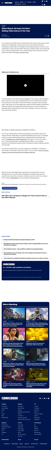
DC (2, 412)
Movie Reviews (21, 408)
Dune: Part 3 (20, 415)
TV (25, 2)
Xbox (3, 430)
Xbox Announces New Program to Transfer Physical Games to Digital (36, 364)
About (21, 443)
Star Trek (36, 430)
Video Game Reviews (6, 426)
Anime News (20, 425)
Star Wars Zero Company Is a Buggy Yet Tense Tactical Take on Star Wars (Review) (24, 196)
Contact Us (7, 443)
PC (2, 434)
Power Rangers (37, 432)
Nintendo (3, 428)
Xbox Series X (43, 184)
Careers (27, 443)
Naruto (19, 432)
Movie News (20, 406)
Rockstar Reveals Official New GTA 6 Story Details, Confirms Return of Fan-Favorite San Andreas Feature (13, 345)
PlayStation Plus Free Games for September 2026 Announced (35, 344)
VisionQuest (36, 419)
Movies (22, 2)
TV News (36, 406)
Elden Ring (9, 184)
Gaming (29, 2)
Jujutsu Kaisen (21, 430)
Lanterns (36, 415)
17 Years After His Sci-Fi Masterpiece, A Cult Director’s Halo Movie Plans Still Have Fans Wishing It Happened (37, 324)
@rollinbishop (14, 178)
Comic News (4, 406)
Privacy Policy (38, 277)
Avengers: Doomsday (22, 417)
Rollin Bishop (5, 35)
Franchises (37, 422)
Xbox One (32, 184)
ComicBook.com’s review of (16, 139)
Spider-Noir (36, 410)
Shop (19, 439)
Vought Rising (37, 417)
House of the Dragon (38, 413)
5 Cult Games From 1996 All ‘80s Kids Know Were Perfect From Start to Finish (26, 258)
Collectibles (18, 4)
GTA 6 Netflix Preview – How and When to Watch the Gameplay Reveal (23, 249)
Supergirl (20, 410)
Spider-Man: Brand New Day (24, 412)
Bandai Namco (4, 184)
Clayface (20, 413)
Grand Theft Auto (38, 434)
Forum (24, 4)
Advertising (15, 443)
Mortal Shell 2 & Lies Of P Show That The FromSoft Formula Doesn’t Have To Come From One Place (25, 253)
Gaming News (5, 425)
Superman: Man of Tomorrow (24, 419)
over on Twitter (25, 99)
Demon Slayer (21, 428)
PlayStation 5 (28, 184)
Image (3, 413)
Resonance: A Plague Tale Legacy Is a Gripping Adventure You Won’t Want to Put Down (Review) (13, 365)
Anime (34, 2)
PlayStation (4, 432)
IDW (2, 415)
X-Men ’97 (36, 412)
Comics (17, 2)
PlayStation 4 (22, 184)
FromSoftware (14, 184)
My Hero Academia (22, 434)
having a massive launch (22, 52)
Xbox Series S (37, 184)
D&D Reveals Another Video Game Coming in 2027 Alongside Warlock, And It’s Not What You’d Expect (26, 244)
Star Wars (36, 428)
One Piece (20, 436)
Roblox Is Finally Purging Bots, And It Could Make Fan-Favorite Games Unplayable (36, 385)
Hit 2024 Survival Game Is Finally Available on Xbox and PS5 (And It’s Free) (13, 385)
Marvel (3, 410)
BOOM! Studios (5, 417)
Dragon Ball (20, 426)
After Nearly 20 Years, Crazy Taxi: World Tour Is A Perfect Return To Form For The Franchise (12, 324)
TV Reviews (36, 408)
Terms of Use (26, 277)
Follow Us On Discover (9, 188)
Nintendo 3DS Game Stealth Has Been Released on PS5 (19, 239)
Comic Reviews (5, 408)
